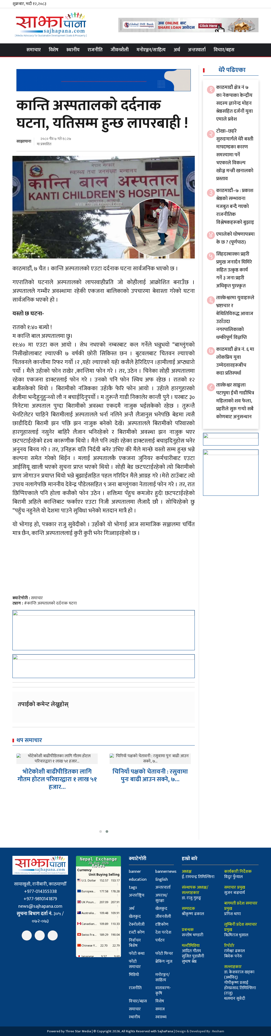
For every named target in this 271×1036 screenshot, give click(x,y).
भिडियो (134, 974)
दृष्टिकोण (161, 924)
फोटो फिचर (164, 953)
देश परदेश (163, 932)
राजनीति (95, 50)
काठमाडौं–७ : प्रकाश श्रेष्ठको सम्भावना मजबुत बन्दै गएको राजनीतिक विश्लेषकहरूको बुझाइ (235, 206)
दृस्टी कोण (136, 932)
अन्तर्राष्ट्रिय (136, 895)
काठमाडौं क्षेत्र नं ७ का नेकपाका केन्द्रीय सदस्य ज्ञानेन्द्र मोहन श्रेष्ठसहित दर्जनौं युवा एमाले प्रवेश (234, 103)
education (138, 879)
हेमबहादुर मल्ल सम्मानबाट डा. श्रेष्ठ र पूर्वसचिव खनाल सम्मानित (150, 775)
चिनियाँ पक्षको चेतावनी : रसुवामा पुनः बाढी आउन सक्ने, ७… (57, 775)
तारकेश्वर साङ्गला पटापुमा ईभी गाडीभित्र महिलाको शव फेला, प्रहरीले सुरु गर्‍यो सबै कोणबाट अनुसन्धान (235, 401)
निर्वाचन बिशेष (135, 943)
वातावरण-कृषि (163, 990)
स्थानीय (73, 50)
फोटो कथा (136, 953)
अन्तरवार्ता (197, 50)
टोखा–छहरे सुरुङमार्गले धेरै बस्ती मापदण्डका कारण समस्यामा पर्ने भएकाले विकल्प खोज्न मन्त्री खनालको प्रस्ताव (234, 155)
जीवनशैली (120, 50)
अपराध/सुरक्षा (161, 898)
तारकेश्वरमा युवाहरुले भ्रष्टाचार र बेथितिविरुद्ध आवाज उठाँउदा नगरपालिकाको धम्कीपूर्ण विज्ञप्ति (235, 318)
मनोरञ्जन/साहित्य (151, 50)
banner (135, 871)
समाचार (33, 50)
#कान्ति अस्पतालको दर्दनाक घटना (50, 603)
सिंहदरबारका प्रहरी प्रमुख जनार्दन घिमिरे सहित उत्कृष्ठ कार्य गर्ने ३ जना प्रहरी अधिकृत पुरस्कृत (234, 270)
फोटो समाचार (135, 964)
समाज (160, 1009)
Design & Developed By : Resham (199, 1031)
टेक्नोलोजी (136, 924)
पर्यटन (160, 940)
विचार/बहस (224, 50)
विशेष (53, 50)
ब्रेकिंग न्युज (163, 961)
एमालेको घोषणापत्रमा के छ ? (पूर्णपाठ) (235, 238)
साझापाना (23, 141)
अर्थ (177, 50)
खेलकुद (161, 908)
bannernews (166, 871)
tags (133, 887)
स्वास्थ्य (160, 1017)
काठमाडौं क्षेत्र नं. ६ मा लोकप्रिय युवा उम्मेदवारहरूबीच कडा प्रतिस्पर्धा (235, 361)
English (161, 879)
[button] (100, 831)
